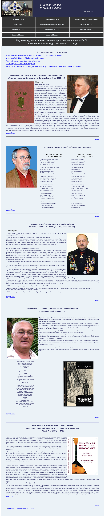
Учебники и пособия (52, 19)
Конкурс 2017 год (52, 35)
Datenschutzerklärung (22, 508)
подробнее (10, 133)
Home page (18, 24)
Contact (32, 508)
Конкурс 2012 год (18, 29)
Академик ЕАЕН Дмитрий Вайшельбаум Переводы (25, 58)
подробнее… (11, 496)
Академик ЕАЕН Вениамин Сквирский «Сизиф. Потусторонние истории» (34, 55)
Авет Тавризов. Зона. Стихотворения (20, 64)
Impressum (11, 508)
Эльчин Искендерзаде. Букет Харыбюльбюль (23, 61)
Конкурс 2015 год (18, 35)
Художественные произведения (86, 19)
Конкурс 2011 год (86, 24)
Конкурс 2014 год (86, 29)
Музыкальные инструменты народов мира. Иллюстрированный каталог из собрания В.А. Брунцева (44, 66)
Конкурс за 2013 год (52, 29)
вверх (97, 139)
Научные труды (18, 19)
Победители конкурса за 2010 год (52, 24)
